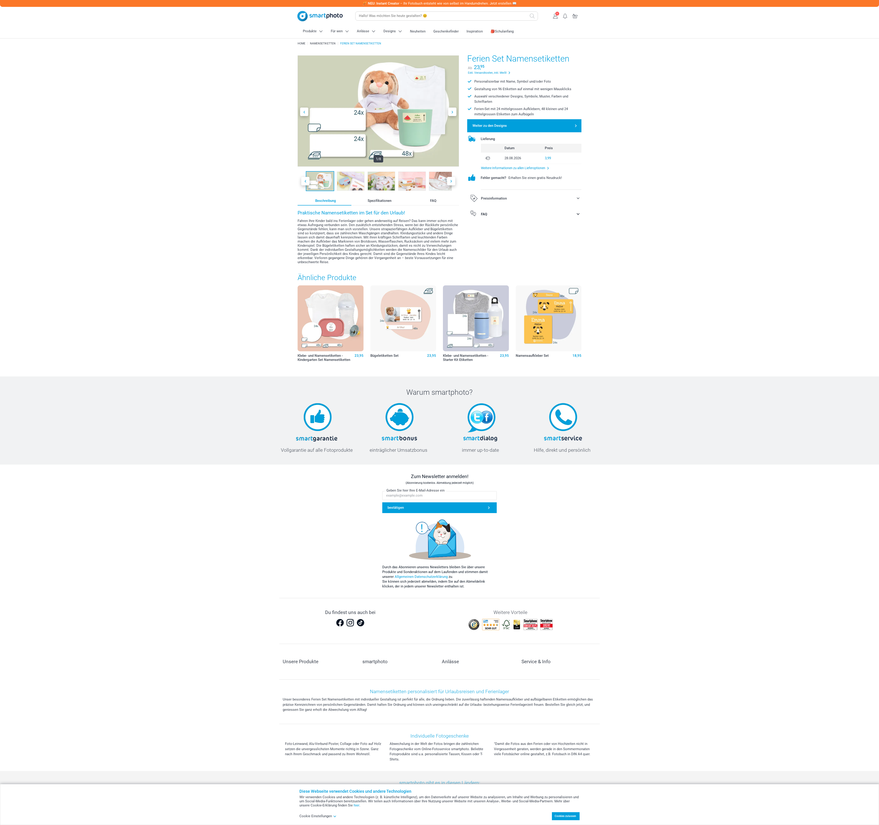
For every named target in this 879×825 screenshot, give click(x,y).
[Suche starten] (532, 16)
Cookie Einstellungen (315, 816)
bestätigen (396, 508)
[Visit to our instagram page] (350, 623)
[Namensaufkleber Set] (549, 318)
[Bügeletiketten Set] (403, 318)
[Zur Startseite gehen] (320, 16)
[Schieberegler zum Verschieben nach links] (304, 112)
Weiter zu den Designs (489, 126)
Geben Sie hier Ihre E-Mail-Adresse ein (415, 490)
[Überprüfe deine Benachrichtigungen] (565, 15)
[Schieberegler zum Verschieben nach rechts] (452, 112)
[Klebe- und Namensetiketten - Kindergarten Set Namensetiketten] (331, 318)
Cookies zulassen (565, 816)
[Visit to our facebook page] (340, 623)
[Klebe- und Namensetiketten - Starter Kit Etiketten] (476, 318)
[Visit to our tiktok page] (360, 623)
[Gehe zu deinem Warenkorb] (575, 15)
